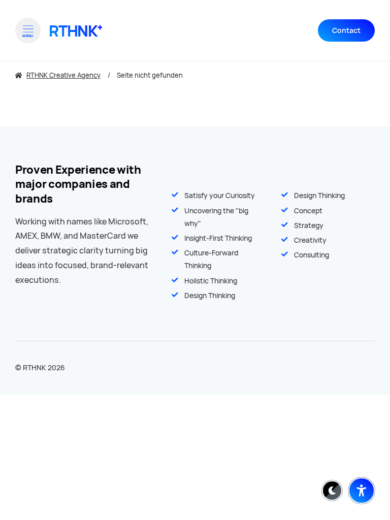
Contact (346, 30)
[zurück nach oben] (361, 465)
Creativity (310, 240)
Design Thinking (319, 195)
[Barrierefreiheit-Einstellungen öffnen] (361, 490)
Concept (308, 210)
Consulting (311, 254)
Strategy (308, 225)
